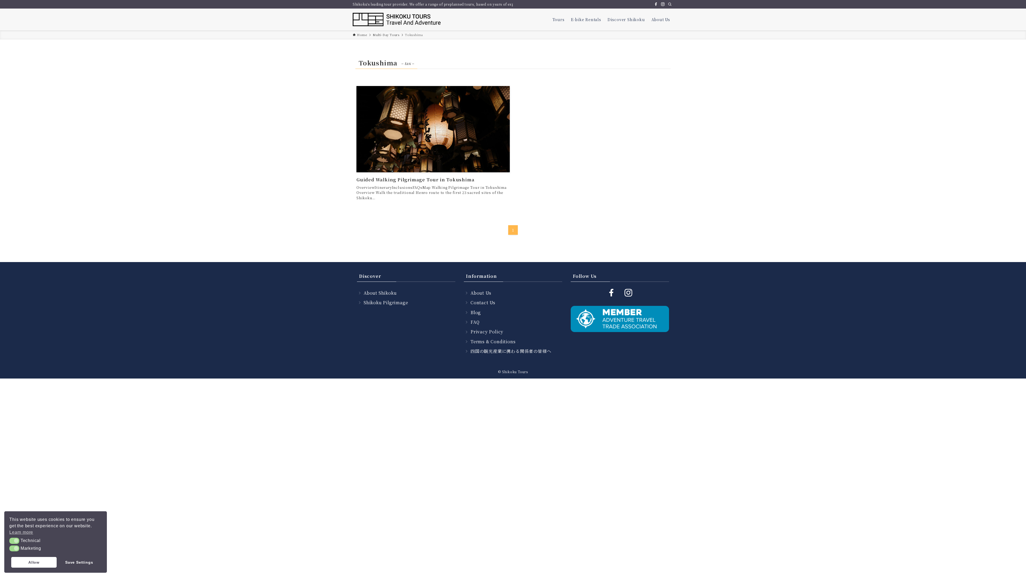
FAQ (475, 322)
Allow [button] (34, 562)
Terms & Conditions (493, 341)
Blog (476, 312)
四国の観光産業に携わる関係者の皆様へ (511, 351)
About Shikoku (380, 293)
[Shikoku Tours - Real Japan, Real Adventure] (397, 19)
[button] (14, 541)
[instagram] (662, 4)
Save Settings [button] (79, 562)
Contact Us (483, 302)
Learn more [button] (21, 532)
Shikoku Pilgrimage (386, 302)
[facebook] (655, 4)
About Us (481, 293)
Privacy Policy (487, 332)
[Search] (669, 4)
